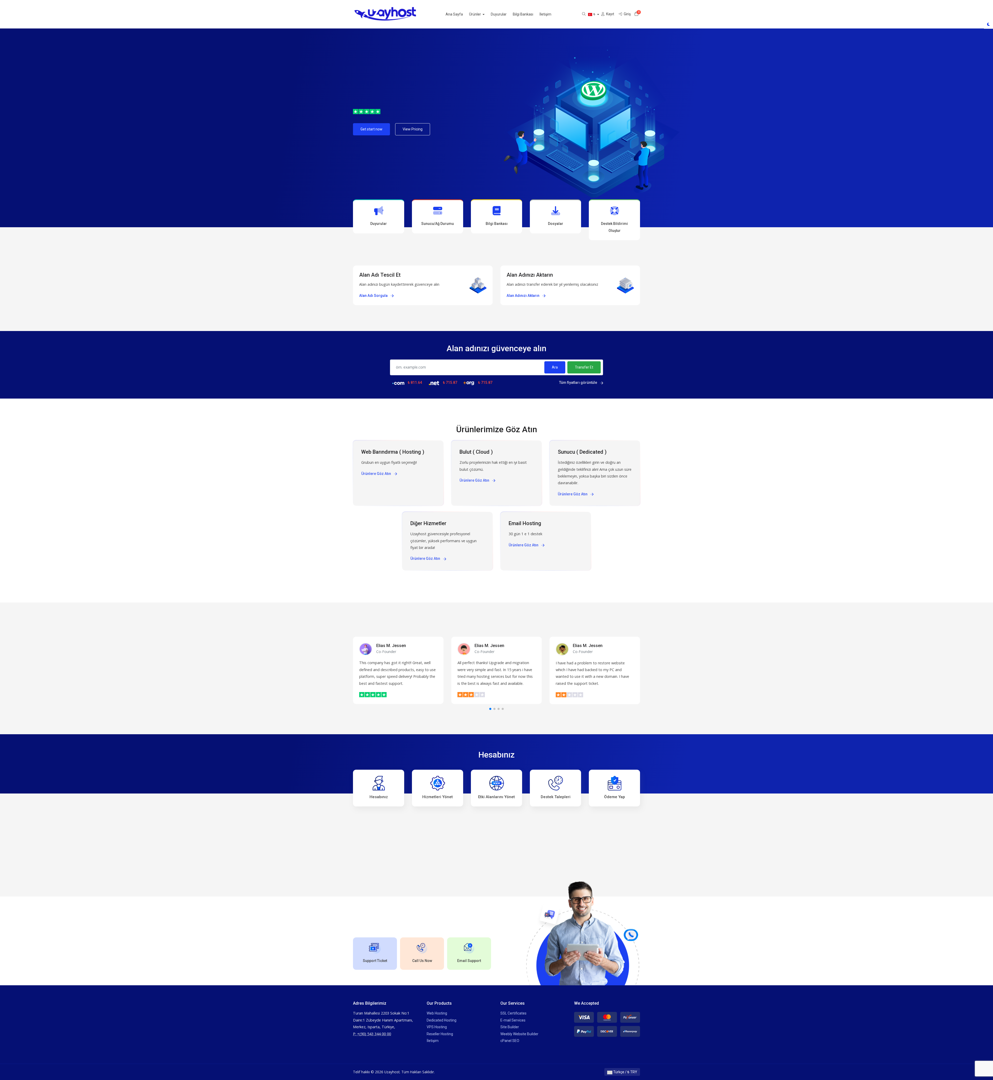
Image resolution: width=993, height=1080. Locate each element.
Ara (555, 367)
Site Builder (509, 1027)
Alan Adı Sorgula (373, 295)
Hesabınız (379, 797)
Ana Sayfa (454, 14)
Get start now (371, 129)
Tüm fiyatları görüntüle (578, 382)
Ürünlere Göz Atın (376, 474)
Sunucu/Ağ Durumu (437, 224)
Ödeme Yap (614, 797)
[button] (490, 709)
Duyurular (499, 14)
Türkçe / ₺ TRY (624, 1072)
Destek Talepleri (555, 797)
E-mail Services (512, 1020)
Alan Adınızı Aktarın (523, 295)
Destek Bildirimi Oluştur (614, 227)
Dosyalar (555, 224)
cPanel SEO (509, 1041)
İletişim (545, 14)
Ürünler (475, 14)
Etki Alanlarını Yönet (496, 797)
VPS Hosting (437, 1027)
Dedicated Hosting (441, 1020)
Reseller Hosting (440, 1034)
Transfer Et (584, 367)
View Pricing (413, 129)
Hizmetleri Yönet (437, 797)
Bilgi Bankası (523, 14)
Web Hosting (437, 1013)
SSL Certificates (513, 1013)
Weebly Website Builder (519, 1034)
